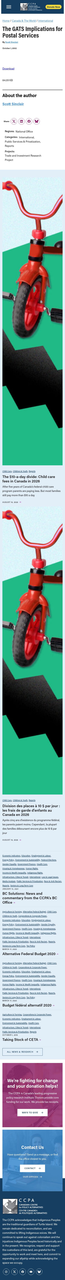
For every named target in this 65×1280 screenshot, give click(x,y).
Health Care (42, 864)
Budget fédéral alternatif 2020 (27, 1005)
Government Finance (27, 864)
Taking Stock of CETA (20, 1039)
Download (8, 68)
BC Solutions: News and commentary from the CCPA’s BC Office (29, 898)
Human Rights (32, 868)
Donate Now (53, 6)
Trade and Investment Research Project (23, 158)
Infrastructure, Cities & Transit (15, 877)
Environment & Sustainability (27, 859)
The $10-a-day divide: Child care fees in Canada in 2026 (28, 478)
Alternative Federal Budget (34, 911)
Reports (9, 146)
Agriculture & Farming (12, 911)
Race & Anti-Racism (52, 881)
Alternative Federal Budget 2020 (28, 953)
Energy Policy (8, 859)
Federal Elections (48, 859)
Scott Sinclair (11, 42)
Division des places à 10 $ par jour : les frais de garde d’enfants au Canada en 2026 (31, 810)
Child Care (7, 471)
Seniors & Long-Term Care (21, 885)
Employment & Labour (41, 855)
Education (25, 855)
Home (6, 20)
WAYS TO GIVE (30, 1112)
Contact (30, 1168)
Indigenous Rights (34, 872)
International (45, 20)
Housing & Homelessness (13, 868)
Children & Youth (20, 471)
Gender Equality (9, 864)
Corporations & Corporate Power (32, 915)
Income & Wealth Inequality (14, 872)
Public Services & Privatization (22, 141)
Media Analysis (8, 881)
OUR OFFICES (30, 1176)
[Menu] (8, 6)
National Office (24, 131)
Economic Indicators (11, 855)
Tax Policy (30, 945)
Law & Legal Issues (50, 877)
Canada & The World (24, 20)
